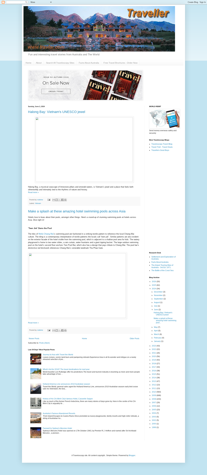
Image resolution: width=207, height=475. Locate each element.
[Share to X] (59, 199)
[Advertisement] (164, 201)
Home (28, 63)
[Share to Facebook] (62, 199)
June (156, 310)
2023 (154, 346)
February (158, 338)
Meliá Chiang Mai (46, 234)
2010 (154, 392)
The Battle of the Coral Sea (162, 270)
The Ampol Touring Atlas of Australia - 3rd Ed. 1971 (162, 266)
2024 (154, 289)
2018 (154, 364)
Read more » (33, 192)
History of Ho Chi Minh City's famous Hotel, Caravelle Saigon (68, 399)
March (157, 334)
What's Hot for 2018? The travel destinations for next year (66, 369)
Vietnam (38, 203)
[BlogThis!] (56, 199)
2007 (154, 402)
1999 (154, 427)
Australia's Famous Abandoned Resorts (59, 413)
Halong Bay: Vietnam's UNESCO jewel (56, 112)
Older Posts (134, 338)
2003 (154, 417)
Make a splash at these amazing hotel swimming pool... (165, 320)
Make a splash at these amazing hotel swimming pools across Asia (76, 211)
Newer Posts (34, 338)
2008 (154, 399)
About (39, 63)
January (157, 341)
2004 (154, 413)
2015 (154, 374)
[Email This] (53, 199)
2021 (154, 353)
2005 (154, 410)
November (158, 295)
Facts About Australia (89, 63)
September (159, 299)
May (156, 327)
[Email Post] (49, 200)
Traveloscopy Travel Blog (161, 144)
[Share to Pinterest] (65, 199)
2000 (154, 424)
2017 (154, 367)
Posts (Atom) (44, 343)
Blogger (132, 455)
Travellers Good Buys (160, 150)
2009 (154, 395)
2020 (154, 356)
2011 (154, 388)
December (158, 292)
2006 (154, 406)
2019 (154, 360)
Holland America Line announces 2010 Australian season (66, 384)
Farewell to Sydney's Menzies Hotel (57, 428)
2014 (154, 378)
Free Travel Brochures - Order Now (120, 63)
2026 (154, 281)
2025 (154, 285)
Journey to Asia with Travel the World (58, 355)
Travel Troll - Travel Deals (162, 147)
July (156, 306)
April (156, 331)
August (157, 302)
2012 (154, 385)
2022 (154, 349)
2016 (154, 371)
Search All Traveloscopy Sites (60, 63)
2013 (154, 381)
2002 (154, 420)
